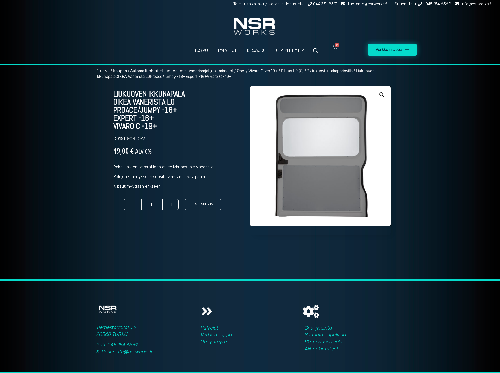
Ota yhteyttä (215, 342)
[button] (381, 94)
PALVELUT (227, 50)
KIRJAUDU (256, 50)
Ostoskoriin (203, 204)
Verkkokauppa (216, 335)
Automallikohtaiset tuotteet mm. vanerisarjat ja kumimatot (181, 70)
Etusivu (103, 70)
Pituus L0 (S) (292, 70)
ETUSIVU (200, 50)
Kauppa (120, 70)
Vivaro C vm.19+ (263, 70)
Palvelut (209, 328)
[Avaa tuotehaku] (315, 50)
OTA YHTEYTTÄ (290, 50)
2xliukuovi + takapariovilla (330, 70)
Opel (241, 70)
